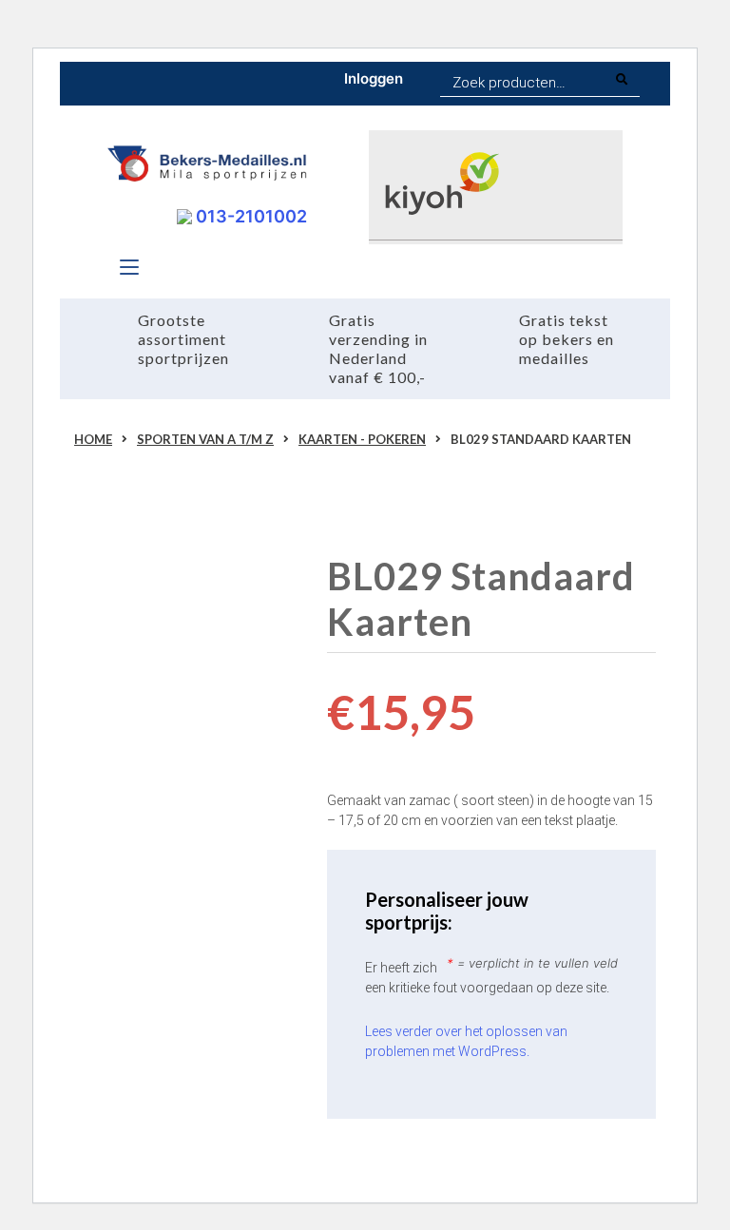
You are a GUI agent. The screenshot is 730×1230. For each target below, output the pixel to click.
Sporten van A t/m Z (205, 439)
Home (93, 439)
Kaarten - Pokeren (362, 439)
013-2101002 (249, 216)
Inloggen (373, 78)
